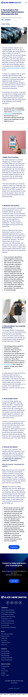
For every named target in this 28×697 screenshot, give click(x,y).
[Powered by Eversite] (16, 688)
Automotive (7, 19)
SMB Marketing (5, 655)
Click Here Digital (19, 680)
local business (8, 364)
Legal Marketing (5, 653)
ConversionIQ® (5, 625)
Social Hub (4, 644)
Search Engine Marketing (7, 610)
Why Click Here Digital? (7, 634)
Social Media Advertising (7, 614)
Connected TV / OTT (6, 618)
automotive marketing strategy (15, 68)
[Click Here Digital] (14, 597)
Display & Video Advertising (8, 616)
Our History (4, 640)
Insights (3, 673)
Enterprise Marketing (6, 660)
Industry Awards (5, 636)
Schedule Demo (5, 666)
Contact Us (14, 547)
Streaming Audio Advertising (8, 627)
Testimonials (4, 638)
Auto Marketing (5, 651)
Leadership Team (5, 642)
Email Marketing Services (7, 623)
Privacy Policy (14, 682)
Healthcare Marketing (6, 657)
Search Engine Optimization (8, 612)
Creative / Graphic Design (7, 621)
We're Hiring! (4, 670)
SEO (3, 19)
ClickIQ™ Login (4, 675)
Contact (3, 668)
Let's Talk (14, 581)
